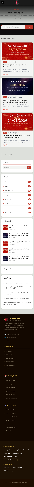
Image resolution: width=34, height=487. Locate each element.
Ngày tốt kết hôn (10, 394)
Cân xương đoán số (11, 368)
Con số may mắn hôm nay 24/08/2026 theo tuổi (16, 283)
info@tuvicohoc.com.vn (13, 334)
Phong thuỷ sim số (17, 453)
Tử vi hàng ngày (10, 361)
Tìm (29, 27)
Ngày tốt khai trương (11, 398)
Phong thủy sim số (10, 427)
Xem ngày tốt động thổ (10, 460)
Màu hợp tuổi (17, 450)
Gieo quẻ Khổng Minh (11, 416)
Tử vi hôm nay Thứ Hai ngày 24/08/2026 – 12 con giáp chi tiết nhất (16, 293)
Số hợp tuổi (26, 450)
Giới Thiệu (6, 467)
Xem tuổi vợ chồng (10, 384)
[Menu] (2, 2)
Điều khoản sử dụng (9, 471)
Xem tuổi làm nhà (10, 380)
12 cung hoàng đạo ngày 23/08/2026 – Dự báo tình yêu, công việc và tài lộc (17, 303)
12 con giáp (7, 453)
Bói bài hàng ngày (10, 420)
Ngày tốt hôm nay (10, 391)
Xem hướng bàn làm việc (10, 456)
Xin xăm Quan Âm (10, 409)
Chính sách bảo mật (17, 467)
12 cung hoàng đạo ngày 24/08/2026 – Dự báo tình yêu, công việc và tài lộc (17, 288)
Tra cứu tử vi (9, 351)
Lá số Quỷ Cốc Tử (10, 358)
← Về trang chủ (7, 155)
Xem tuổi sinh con (10, 387)
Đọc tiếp (6, 74)
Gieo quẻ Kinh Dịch (11, 413)
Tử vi (5, 62)
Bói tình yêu (9, 424)
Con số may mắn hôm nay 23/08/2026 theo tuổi (16, 298)
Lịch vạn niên (7, 450)
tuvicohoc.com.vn (11, 337)
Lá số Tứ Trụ (9, 354)
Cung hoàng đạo (10, 365)
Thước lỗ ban (9, 431)
